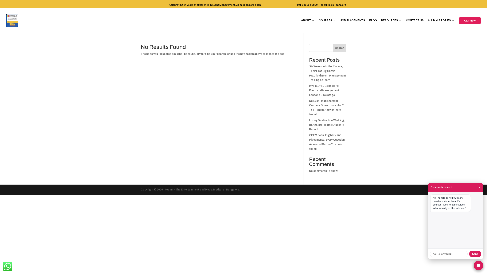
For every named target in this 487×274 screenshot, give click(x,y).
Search (339, 48)
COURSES (325, 20)
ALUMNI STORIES (439, 20)
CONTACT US (415, 20)
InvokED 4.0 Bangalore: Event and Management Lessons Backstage (324, 90)
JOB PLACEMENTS (352, 20)
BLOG (373, 20)
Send (475, 253)
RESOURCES (389, 20)
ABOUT (306, 20)
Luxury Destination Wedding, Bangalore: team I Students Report (327, 125)
